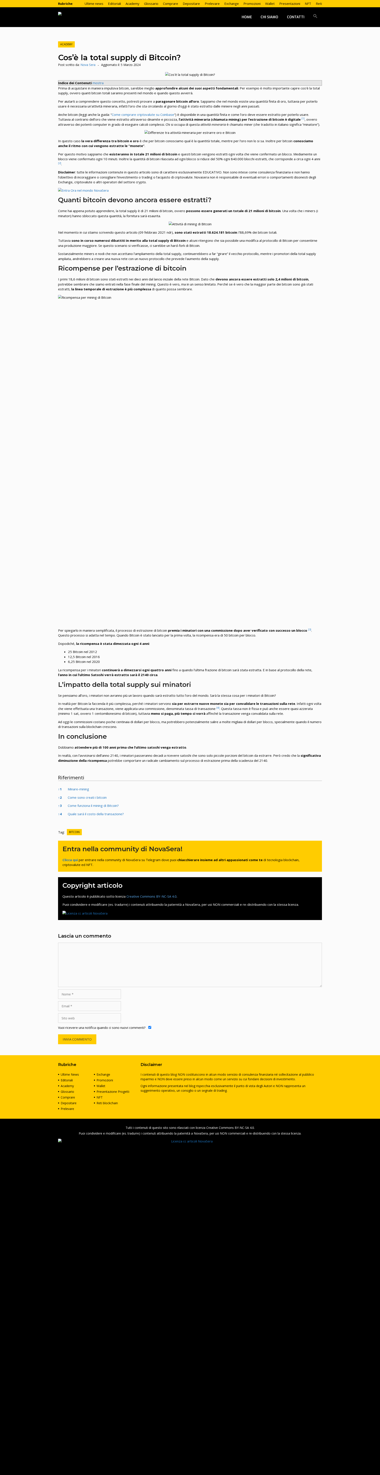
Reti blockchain (107, 1103)
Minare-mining (78, 789)
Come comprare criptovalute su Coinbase (143, 114)
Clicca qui (70, 860)
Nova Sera (87, 65)
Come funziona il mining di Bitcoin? (93, 805)
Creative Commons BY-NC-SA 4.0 (151, 896)
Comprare (68, 1097)
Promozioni (105, 1080)
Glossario (67, 1091)
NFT (100, 1097)
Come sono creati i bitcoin (87, 797)
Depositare (69, 1103)
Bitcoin (74, 832)
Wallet (101, 1086)
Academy (66, 44)
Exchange (103, 1074)
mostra (98, 83)
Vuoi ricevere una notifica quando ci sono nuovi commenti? (102, 1027)
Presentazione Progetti (113, 1091)
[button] (315, 17)
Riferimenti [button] (71, 777)
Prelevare (67, 1109)
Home (247, 17)
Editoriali (67, 1080)
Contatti (295, 17)
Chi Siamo (269, 17)
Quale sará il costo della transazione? (96, 814)
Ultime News (70, 1074)
